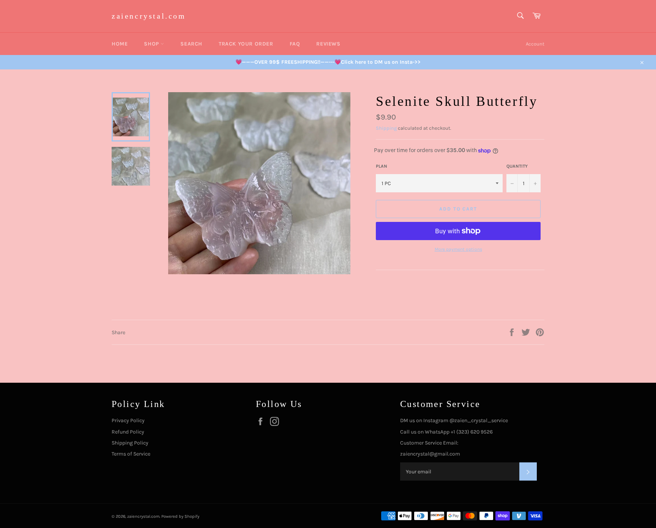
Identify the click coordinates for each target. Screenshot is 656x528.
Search (191, 44)
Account (535, 44)
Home (120, 44)
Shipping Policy (130, 443)
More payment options (458, 249)
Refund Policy (128, 432)
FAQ (295, 44)
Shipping (386, 128)
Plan (381, 166)
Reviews (328, 44)
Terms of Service (131, 454)
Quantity (517, 166)
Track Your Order (246, 44)
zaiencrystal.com (149, 16)
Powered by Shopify (180, 516)
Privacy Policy (128, 420)
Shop (152, 44)
